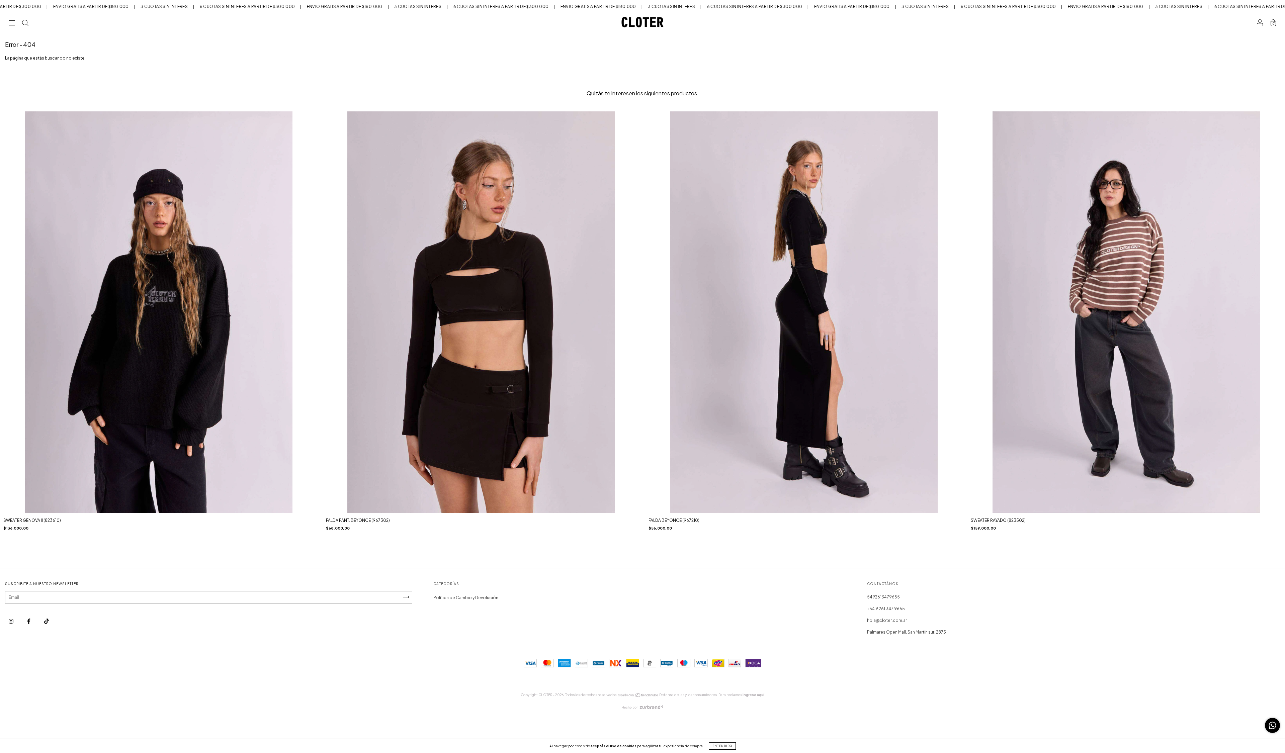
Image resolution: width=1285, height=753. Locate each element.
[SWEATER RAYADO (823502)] (1126, 349)
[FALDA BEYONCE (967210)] (804, 349)
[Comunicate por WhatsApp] (1272, 725)
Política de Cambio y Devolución (465, 597)
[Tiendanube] (638, 696)
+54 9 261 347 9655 (886, 608)
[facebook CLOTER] (29, 621)
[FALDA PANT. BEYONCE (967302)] (481, 349)
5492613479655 (883, 596)
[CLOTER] (46, 621)
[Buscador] (25, 23)
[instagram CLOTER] (11, 621)
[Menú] (11, 23)
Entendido (722, 746)
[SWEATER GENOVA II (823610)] (159, 349)
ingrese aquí (753, 695)
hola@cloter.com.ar (887, 620)
